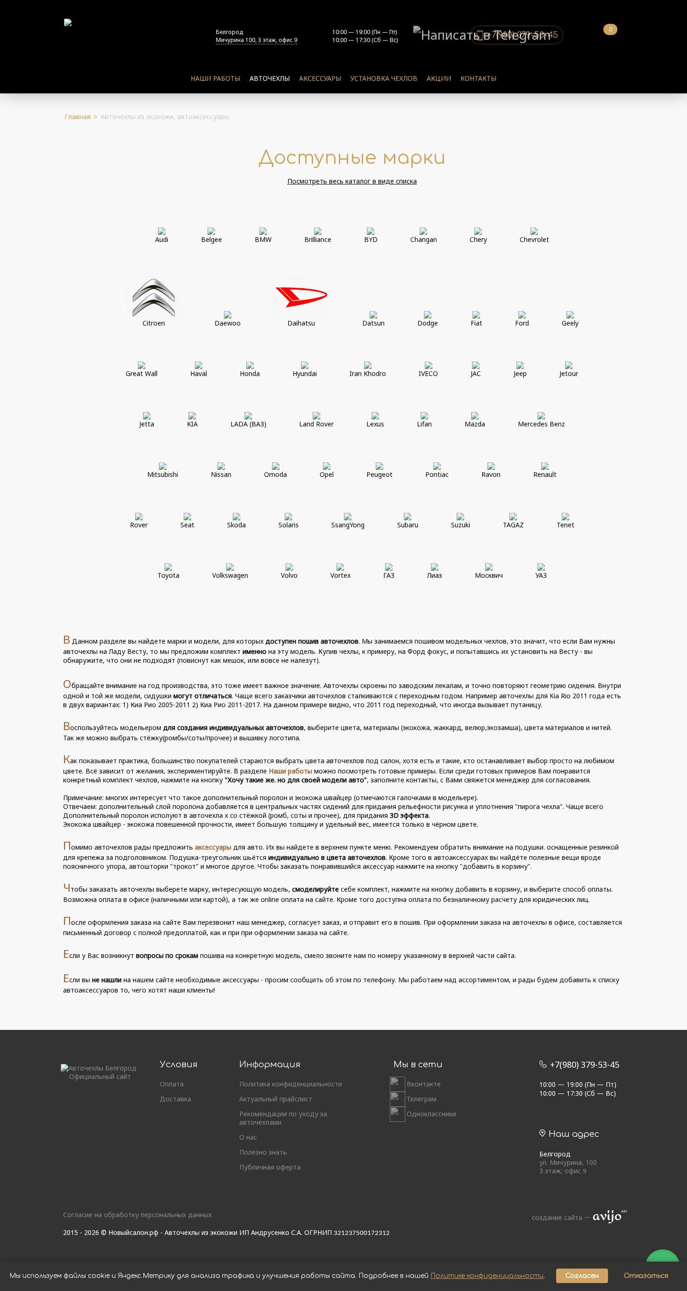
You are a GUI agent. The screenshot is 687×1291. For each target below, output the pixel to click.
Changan (423, 239)
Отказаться (646, 1275)
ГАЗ (388, 575)
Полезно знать (263, 1152)
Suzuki (460, 524)
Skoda (236, 524)
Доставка (175, 1099)
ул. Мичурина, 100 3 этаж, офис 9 (568, 1166)
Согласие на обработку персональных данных (137, 1214)
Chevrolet (534, 239)
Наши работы (215, 78)
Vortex (340, 575)
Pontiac (437, 474)
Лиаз (434, 575)
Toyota (168, 575)
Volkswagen (230, 575)
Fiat (476, 323)
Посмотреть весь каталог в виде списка (352, 181)
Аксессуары (320, 78)
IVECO (428, 373)
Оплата (172, 1084)
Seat (187, 524)
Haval (198, 373)
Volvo (289, 575)
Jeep (520, 373)
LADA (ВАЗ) (248, 423)
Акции (439, 78)
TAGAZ (513, 524)
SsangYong (348, 524)
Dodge (427, 323)
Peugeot (379, 474)
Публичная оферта (270, 1167)
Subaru (407, 524)
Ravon (491, 474)
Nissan (221, 474)
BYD (371, 239)
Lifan (424, 423)
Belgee (211, 239)
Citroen (154, 323)
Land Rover (316, 423)
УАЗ (541, 575)
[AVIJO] (607, 1217)
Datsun (373, 323)
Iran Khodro (368, 373)
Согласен (582, 1275)
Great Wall (141, 373)
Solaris (289, 524)
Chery (478, 239)
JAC (476, 373)
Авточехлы (270, 78)
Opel (327, 474)
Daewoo (228, 323)
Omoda (275, 474)
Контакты (478, 78)
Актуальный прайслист (275, 1099)
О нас (248, 1137)
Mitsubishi (162, 474)
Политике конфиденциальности (487, 1275)
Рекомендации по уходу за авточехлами (283, 1118)
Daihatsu (301, 323)
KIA (192, 423)
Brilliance (317, 239)
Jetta (146, 423)
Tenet (565, 524)
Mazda (475, 423)
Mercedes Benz (541, 423)
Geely (570, 323)
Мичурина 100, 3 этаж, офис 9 (256, 40)
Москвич (489, 575)
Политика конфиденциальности (290, 1084)
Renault (545, 474)
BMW (263, 239)
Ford (522, 323)
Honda (250, 373)
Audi (161, 239)
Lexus (375, 423)
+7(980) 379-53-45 (583, 1064)
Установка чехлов (384, 78)
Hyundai (305, 373)
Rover (139, 524)
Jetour (568, 373)
